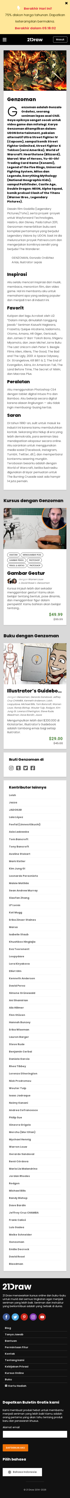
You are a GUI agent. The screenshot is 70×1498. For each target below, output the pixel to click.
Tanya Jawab (14, 1334)
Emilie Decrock (19, 1249)
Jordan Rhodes (19, 1176)
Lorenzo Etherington (28, 711)
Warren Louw (35, 579)
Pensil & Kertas (16, 565)
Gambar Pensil (16, 560)
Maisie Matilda (19, 883)
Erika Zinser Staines (22, 920)
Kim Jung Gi (17, 868)
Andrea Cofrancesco (23, 1110)
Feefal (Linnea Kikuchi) (25, 824)
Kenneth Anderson (34, 700)
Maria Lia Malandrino (23, 1169)
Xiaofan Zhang (19, 898)
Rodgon (50, 707)
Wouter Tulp (38, 707)
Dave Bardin (27, 715)
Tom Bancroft (43, 704)
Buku (8, 1379)
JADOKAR (15, 810)
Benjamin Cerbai (20, 1051)
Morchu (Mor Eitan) (22, 1132)
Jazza (38, 715)
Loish (49, 700)
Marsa (13, 927)
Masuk (60, 39)
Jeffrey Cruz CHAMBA (24, 1212)
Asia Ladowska (19, 832)
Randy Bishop (22, 707)
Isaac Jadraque (20, 1095)
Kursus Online (14, 1373)
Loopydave (13, 704)
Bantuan (11, 1341)
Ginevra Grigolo (20, 1125)
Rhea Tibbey (17, 1066)
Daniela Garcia (19, 1059)
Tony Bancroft (19, 846)
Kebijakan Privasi (16, 1366)
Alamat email (11, 1427)
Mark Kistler (17, 861)
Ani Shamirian (18, 1000)
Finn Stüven (17, 1015)
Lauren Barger (19, 1037)
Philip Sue (15, 1117)
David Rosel (27, 583)
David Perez (17, 985)
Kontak (10, 1354)
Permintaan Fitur (16, 1347)
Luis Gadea (16, 1227)
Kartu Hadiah (17, 1386)
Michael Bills (28, 704)
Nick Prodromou (20, 1081)
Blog (8, 1328)
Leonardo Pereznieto (23, 876)
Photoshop (34, 560)
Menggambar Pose (32, 555)
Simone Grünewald (22, 993)
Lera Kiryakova (19, 964)
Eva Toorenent (19, 949)
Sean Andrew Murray (23, 890)
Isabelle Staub (19, 934)
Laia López (16, 817)
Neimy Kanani (18, 1103)
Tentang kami (14, 1360)
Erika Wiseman (19, 1029)
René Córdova (18, 1161)
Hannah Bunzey (20, 1022)
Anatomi (13, 555)
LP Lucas (14, 905)
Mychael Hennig (20, 1139)
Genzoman (43, 583)
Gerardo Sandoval (41, 697)
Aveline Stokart (19, 854)
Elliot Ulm (15, 971)
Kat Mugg (15, 912)
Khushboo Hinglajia (22, 942)
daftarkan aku (15, 1448)
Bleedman (13, 715)
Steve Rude (47, 711)
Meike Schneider (20, 1234)
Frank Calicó (17, 1220)
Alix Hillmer (16, 1007)
